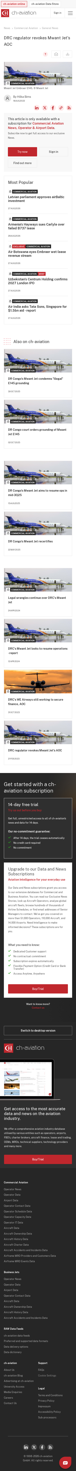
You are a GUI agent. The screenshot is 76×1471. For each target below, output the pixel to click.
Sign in (57, 12)
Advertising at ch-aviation (19, 1381)
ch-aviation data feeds (17, 1335)
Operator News (12, 1189)
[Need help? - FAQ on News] (44, 54)
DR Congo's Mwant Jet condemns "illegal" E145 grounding (35, 381)
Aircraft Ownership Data (18, 1233)
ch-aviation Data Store (45, 3)
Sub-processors (47, 1417)
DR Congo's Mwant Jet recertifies (30, 541)
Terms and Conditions (50, 1395)
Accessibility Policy (49, 1412)
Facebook (53, 108)
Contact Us (10, 1403)
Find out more (22, 163)
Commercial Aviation (26, 28)
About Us (9, 1370)
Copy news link (61, 108)
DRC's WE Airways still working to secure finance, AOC (35, 702)
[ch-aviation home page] (18, 13)
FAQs (41, 1370)
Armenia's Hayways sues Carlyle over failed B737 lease (36, 226)
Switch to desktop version (38, 1030)
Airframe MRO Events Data (19, 1261)
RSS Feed (69, 108)
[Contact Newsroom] (56, 54)
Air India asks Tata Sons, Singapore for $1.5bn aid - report (37, 308)
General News (50, 28)
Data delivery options (16, 1346)
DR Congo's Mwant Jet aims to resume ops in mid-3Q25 (37, 493)
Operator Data (12, 1194)
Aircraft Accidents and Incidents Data (26, 1250)
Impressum (44, 1406)
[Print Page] (67, 54)
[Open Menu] (70, 13)
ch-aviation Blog (13, 1375)
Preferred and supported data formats (26, 1341)
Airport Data (11, 1200)
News (7, 28)
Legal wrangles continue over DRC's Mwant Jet (37, 600)
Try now (22, 151)
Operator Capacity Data (17, 1217)
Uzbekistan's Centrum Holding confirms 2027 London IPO (37, 281)
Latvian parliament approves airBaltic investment (36, 199)
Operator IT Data (13, 1222)
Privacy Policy (46, 1400)
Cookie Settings (47, 1375)
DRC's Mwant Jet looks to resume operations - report (37, 651)
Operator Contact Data (17, 1206)
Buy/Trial (38, 988)
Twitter (34, 1447)
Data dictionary (12, 1352)
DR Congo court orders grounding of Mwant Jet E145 (37, 432)
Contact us (38, 1007)
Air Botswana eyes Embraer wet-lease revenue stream (37, 254)
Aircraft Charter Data (16, 1244)
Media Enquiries (13, 1392)
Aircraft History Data (16, 1239)
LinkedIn (37, 108)
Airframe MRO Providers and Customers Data (30, 1256)
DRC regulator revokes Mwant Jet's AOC (35, 750)
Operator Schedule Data (18, 1211)
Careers (8, 1397)
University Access (14, 1386)
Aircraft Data (11, 1228)
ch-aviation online (14, 3)
